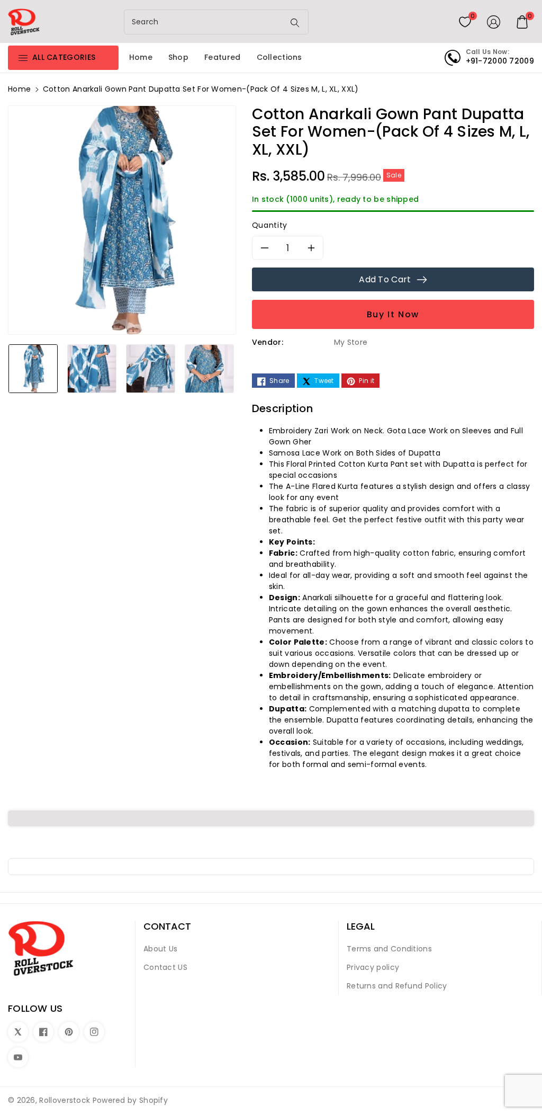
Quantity (269, 225)
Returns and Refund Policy (397, 986)
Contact (167, 926)
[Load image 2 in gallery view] (92, 368)
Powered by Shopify (130, 1100)
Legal (361, 926)
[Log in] (493, 21)
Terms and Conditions (389, 948)
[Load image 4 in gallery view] (209, 368)
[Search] (295, 22)
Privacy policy (373, 967)
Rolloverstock (64, 1100)
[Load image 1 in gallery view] (33, 368)
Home (19, 89)
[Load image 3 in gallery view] (150, 368)
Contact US (165, 967)
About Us (160, 948)
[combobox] (205, 22)
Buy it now (393, 314)
